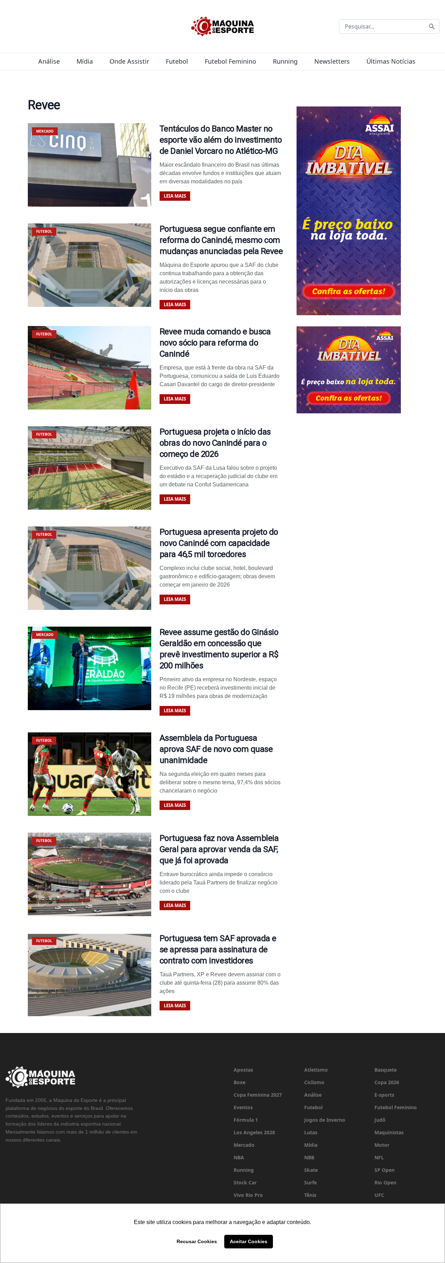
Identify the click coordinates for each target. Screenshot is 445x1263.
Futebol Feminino (230, 61)
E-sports (384, 1094)
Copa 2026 (386, 1082)
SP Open (384, 1170)
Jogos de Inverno (324, 1120)
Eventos (243, 1107)
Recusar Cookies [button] (197, 1241)
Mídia (84, 61)
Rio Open (385, 1182)
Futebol (177, 61)
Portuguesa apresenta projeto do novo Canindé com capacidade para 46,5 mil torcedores (219, 543)
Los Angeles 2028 (254, 1132)
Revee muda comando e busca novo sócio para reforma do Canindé (215, 343)
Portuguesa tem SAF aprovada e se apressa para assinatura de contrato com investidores (218, 950)
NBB (309, 1157)
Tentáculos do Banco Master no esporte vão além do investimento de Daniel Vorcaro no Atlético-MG (221, 140)
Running (285, 61)
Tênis (310, 1195)
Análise (49, 61)
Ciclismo (314, 1082)
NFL (379, 1157)
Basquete (385, 1069)
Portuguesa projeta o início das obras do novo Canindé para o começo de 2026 (215, 443)
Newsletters (332, 61)
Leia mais (175, 196)
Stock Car (245, 1182)
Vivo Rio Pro (248, 1195)
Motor (381, 1145)
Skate (311, 1170)
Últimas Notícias (390, 61)
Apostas (243, 1069)
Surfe (310, 1182)
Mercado (244, 1145)
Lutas (310, 1132)
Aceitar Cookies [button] (248, 1241)
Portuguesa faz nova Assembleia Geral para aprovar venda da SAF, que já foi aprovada (219, 849)
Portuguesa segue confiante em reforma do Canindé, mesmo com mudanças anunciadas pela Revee (221, 240)
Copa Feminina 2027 (258, 1094)
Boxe (239, 1082)
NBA (239, 1157)
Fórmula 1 (246, 1120)
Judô (380, 1120)
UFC (379, 1195)
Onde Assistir (129, 61)
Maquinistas (389, 1132)
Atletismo (316, 1069)
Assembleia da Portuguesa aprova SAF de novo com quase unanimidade (216, 749)
